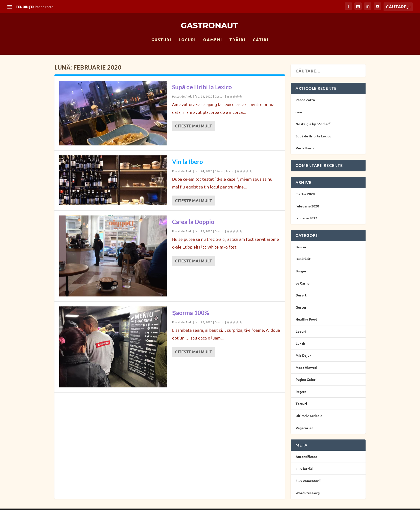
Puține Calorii (306, 379)
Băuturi (220, 171)
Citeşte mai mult (193, 125)
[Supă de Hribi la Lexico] (113, 113)
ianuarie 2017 (306, 218)
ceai (299, 112)
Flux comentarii (308, 480)
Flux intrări (304, 468)
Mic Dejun (303, 355)
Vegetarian (304, 428)
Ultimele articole (309, 415)
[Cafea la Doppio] (113, 255)
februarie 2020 (307, 206)
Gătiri (261, 40)
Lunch (300, 343)
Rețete (301, 391)
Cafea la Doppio (193, 221)
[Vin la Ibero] (113, 180)
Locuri (187, 40)
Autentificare (306, 456)
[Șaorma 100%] (113, 346)
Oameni (212, 40)
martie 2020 (305, 194)
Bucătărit (303, 259)
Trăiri (237, 40)
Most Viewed (306, 367)
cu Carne (302, 283)
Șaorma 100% (190, 312)
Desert (301, 295)
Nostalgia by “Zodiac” (313, 124)
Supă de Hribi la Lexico (202, 86)
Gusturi (161, 40)
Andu (188, 96)
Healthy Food (306, 319)
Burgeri (301, 271)
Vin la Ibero (187, 161)
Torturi (301, 403)
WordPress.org (308, 493)
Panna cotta (44, 6)
